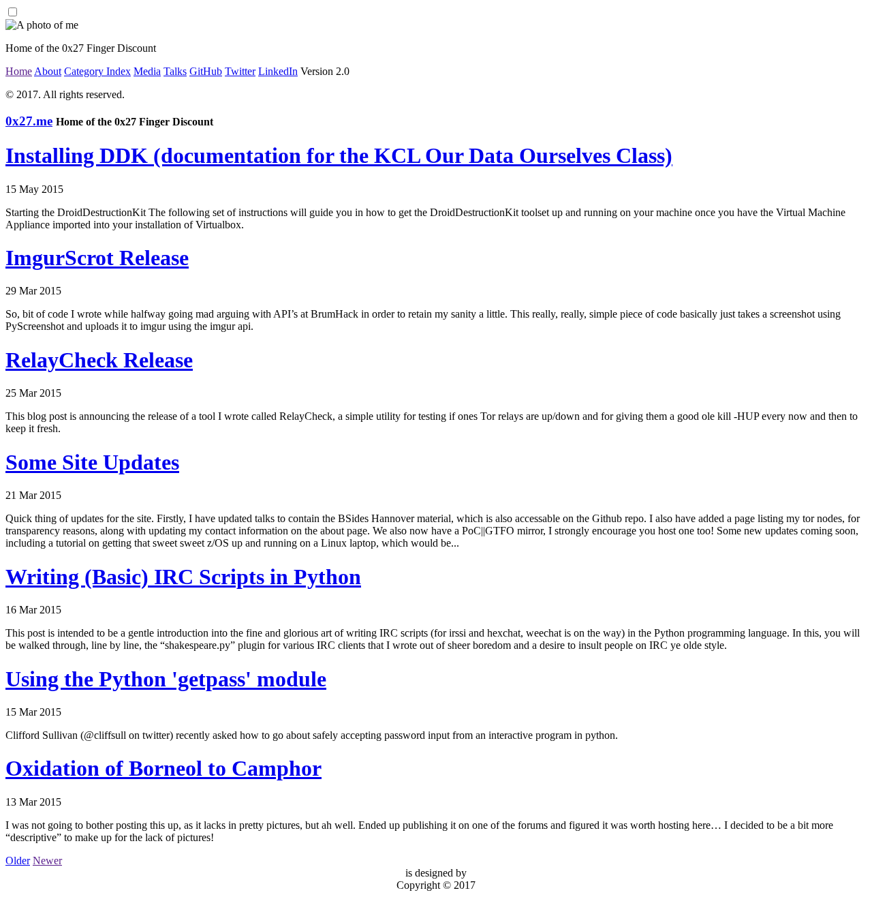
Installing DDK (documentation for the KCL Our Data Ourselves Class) (338, 155)
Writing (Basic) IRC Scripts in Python (183, 576)
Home (18, 71)
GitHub (205, 71)
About (47, 71)
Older (17, 860)
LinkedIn (278, 71)
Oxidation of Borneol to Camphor (163, 768)
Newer (47, 860)
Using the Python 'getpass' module (165, 679)
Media (147, 71)
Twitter (240, 71)
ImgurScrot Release (97, 257)
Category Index (97, 71)
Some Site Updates (92, 462)
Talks (175, 71)
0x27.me (28, 121)
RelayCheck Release (99, 360)
